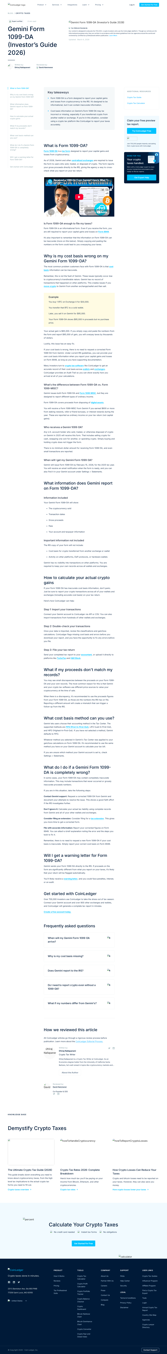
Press (103, 1290)
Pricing (56, 1286)
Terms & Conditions (128, 1298)
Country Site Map (149, 1315)
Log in (131, 5)
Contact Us (105, 1295)
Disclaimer (124, 1307)
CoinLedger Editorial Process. (89, 1041)
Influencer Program (150, 1281)
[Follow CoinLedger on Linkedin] (14, 1282)
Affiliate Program (149, 1286)
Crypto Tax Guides (149, 1276)
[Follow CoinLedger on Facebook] (9, 1282)
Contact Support (150, 1350)
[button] (41, 5)
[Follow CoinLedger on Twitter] (19, 1282)
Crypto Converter (84, 1329)
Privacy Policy (125, 1303)
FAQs (122, 1276)
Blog (102, 1305)
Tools (144, 1298)
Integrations (72, 5)
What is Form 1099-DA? (19, 88)
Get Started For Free (149, 5)
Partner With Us (107, 1281)
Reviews (57, 1281)
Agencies (146, 1320)
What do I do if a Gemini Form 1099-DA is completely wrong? (22, 147)
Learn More (113, 35)
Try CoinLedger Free (141, 131)
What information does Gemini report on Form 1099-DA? (21, 106)
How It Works (59, 1276)
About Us (104, 1276)
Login (144, 1303)
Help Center (125, 1281)
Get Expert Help (141, 177)
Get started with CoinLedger (21, 167)
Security (123, 1286)
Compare (104, 1300)
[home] (20, 5)
